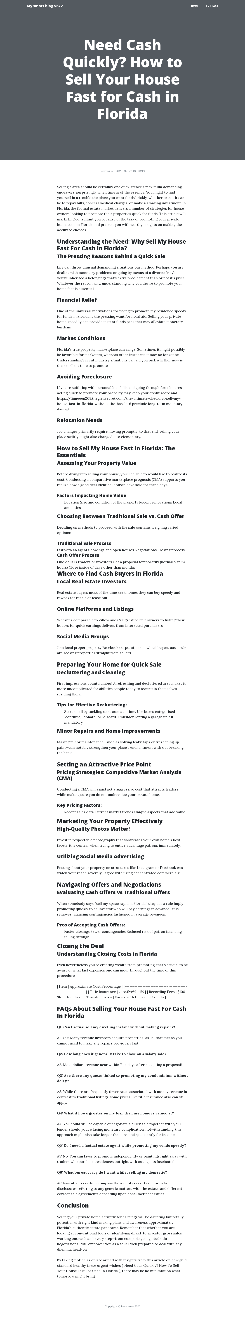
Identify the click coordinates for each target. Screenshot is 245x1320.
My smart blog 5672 (45, 5)
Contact (212, 5)
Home (195, 5)
